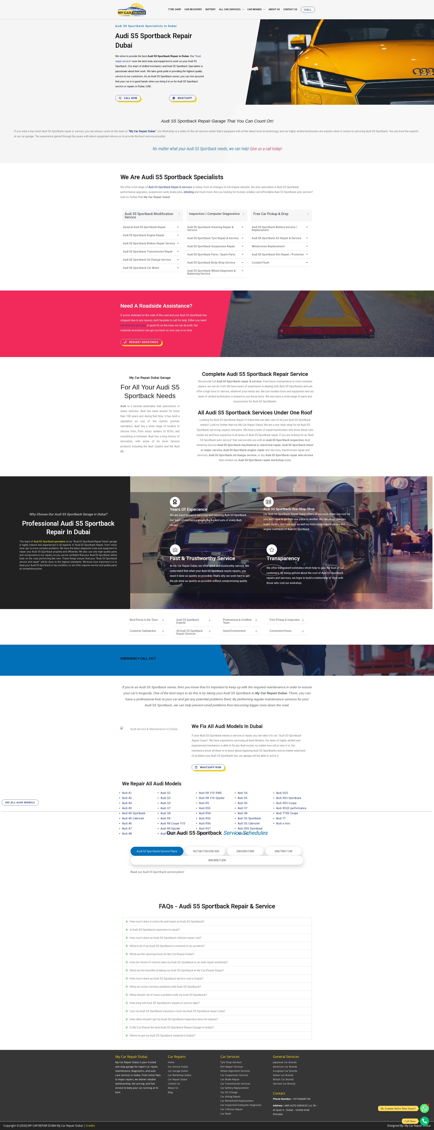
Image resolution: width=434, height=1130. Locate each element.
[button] (308, 10)
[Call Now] (424, 1121)
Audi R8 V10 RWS (210, 793)
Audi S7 (243, 808)
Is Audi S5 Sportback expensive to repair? (155, 929)
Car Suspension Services (234, 1075)
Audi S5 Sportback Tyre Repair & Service (213, 238)
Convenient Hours (280, 630)
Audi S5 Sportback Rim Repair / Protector (278, 254)
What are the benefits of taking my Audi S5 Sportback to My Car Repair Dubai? (177, 970)
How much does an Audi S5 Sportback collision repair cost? (165, 937)
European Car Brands (285, 1070)
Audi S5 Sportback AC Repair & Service (276, 238)
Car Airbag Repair (230, 1096)
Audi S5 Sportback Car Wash (141, 267)
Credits (90, 1125)
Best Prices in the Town (144, 619)
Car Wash (225, 1113)
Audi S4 (243, 793)
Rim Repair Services (231, 1066)
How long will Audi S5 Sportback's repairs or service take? (165, 1003)
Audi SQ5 (282, 793)
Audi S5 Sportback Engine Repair (143, 235)
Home (171, 1062)
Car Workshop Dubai (179, 1075)
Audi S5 (243, 798)
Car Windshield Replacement (236, 1100)
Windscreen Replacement (268, 246)
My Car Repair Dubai (142, 131)
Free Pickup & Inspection (285, 619)
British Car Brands (283, 1079)
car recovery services (133, 325)
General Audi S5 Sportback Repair (144, 227)
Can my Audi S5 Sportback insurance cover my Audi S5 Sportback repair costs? (177, 1011)
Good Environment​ (234, 630)
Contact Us (174, 1083)
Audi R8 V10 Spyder (212, 798)
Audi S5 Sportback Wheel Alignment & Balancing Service (211, 272)
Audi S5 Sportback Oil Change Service (147, 259)
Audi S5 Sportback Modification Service (149, 215)
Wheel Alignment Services (235, 1070)
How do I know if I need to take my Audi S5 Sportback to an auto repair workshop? (179, 962)
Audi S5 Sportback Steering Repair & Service (210, 229)
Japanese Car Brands (285, 1062)
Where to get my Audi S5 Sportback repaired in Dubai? (162, 1035)
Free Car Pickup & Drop (270, 214)
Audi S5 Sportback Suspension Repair (211, 246)
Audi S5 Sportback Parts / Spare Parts (211, 254)
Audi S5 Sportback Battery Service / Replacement (274, 229)
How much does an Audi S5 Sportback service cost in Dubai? (166, 978)
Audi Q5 (166, 803)
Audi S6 (243, 803)
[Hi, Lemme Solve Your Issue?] (424, 1108)
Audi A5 (127, 808)
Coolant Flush (260, 262)
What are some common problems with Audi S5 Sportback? (165, 986)
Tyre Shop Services (231, 1062)
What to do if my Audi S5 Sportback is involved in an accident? (167, 946)
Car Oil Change (229, 1092)
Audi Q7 (166, 808)
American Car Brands (285, 1066)
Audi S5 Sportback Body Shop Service (211, 262)
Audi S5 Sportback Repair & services (170, 187)
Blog (170, 1092)
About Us (173, 1087)
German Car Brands (284, 1083)
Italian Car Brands (283, 1075)
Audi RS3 (205, 808)
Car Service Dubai (178, 1066)
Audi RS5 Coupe (286, 803)
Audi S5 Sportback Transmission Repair (148, 251)
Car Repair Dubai (177, 1079)
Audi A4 (127, 803)
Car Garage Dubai (178, 1070)
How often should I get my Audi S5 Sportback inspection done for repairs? (174, 1019)
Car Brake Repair (230, 1079)
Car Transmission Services (235, 1083)
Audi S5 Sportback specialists (50, 541)
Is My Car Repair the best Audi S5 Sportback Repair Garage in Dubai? (172, 1027)
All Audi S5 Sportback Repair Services (189, 632)
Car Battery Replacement (234, 1087)
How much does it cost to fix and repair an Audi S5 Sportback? (167, 921)
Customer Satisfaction (143, 630)
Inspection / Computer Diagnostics (214, 214)
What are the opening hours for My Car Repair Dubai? (162, 954)
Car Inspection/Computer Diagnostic (241, 1105)
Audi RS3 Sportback (288, 798)
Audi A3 (127, 798)
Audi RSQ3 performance (291, 808)
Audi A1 (127, 793)
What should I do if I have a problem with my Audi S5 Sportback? (168, 994)
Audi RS (204, 803)
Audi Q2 (166, 793)
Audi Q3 (166, 798)
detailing (189, 192)
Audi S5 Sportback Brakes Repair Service (149, 243)
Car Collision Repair (231, 1109)
